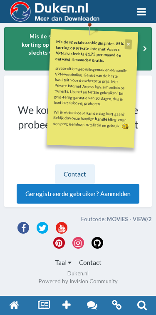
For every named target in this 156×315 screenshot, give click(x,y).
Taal (61, 262)
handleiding (106, 119)
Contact (75, 174)
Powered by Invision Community (78, 281)
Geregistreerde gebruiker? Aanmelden (78, 193)
